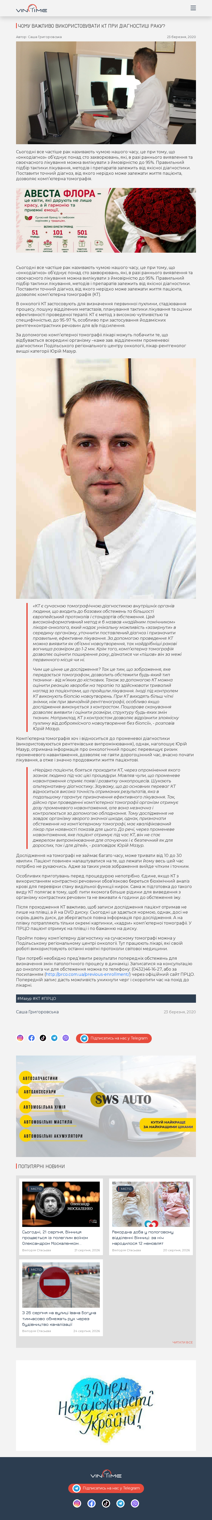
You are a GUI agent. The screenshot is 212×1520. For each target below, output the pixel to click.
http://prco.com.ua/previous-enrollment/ (87, 974)
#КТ (36, 998)
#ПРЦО (48, 998)
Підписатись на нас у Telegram (119, 1038)
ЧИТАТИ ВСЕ (183, 1342)
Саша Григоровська (37, 1011)
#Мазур (24, 998)
